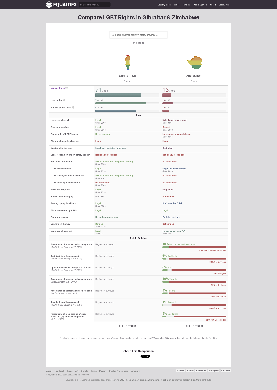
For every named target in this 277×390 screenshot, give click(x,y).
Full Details (127, 326)
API (76, 370)
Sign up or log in (174, 338)
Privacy (102, 370)
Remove (127, 81)
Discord (180, 370)
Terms (94, 370)
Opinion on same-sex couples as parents (71, 267)
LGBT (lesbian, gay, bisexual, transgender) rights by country (150, 379)
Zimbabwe (194, 76)
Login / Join (224, 4)
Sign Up (195, 379)
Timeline (186, 4)
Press (70, 370)
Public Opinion (200, 4)
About (49, 370)
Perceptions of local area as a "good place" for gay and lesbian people (69, 315)
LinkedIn (225, 370)
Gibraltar (127, 76)
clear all (140, 42)
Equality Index (164, 4)
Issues (176, 4)
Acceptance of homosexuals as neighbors (71, 244)
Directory (135, 370)
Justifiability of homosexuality (66, 255)
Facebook (201, 370)
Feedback (59, 370)
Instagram (214, 370)
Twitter (190, 370)
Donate (84, 370)
